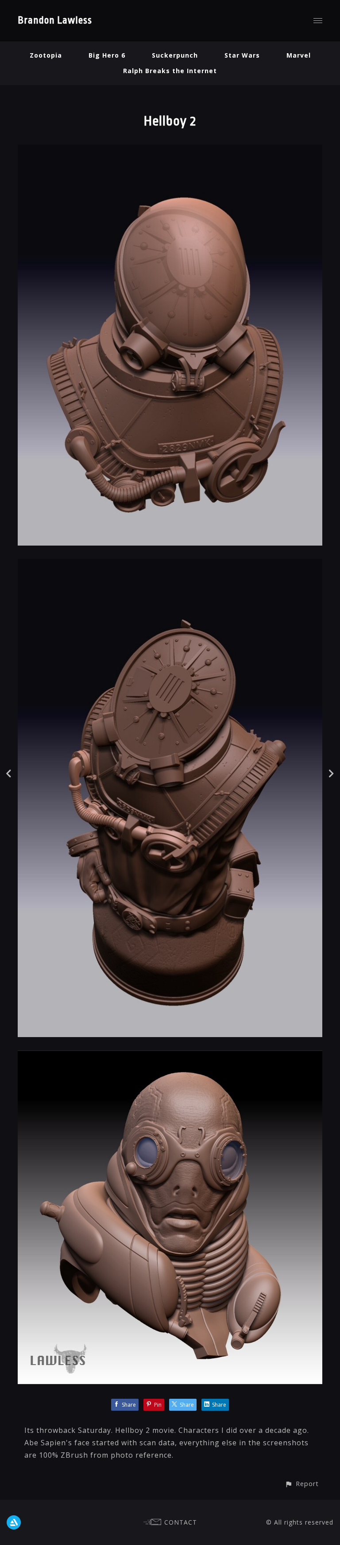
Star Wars (242, 55)
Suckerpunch (175, 55)
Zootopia (46, 55)
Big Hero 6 (107, 55)
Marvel (298, 55)
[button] (301, 1484)
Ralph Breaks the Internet (170, 70)
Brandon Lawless (55, 20)
